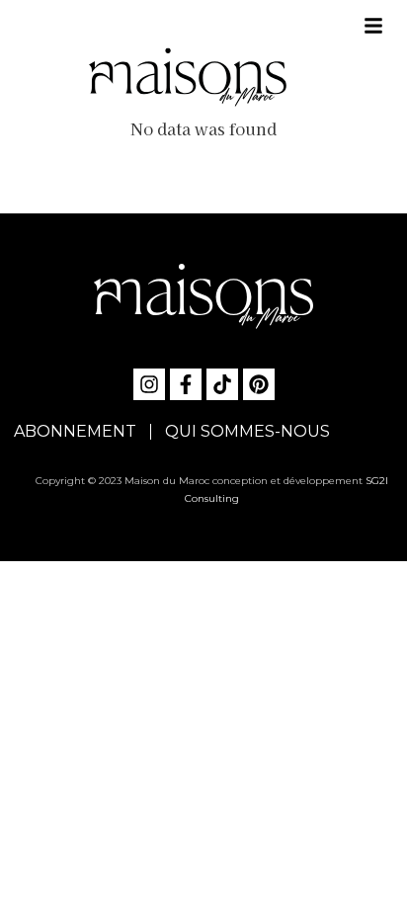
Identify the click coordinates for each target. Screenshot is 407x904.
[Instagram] (149, 384)
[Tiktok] (222, 384)
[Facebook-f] (186, 384)
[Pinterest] (259, 384)
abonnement (75, 431)
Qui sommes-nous (247, 431)
